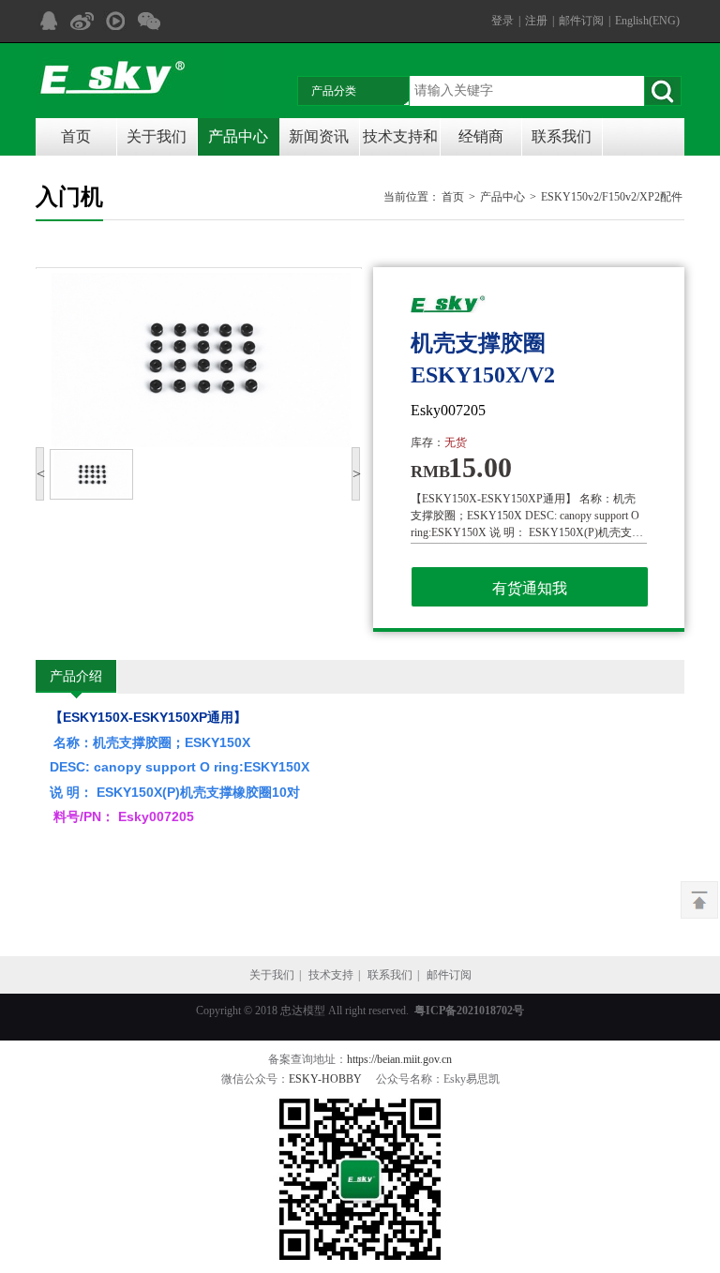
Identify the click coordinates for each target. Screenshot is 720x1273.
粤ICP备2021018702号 (469, 1010)
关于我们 (157, 136)
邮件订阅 (581, 20)
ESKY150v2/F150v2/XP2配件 (611, 196)
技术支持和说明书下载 (400, 142)
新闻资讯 (319, 136)
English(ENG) (647, 20)
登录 (502, 20)
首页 (76, 136)
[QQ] (48, 21)
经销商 (480, 136)
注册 (536, 20)
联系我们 (562, 136)
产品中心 (238, 136)
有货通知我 (529, 588)
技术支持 (330, 974)
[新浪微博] (81, 21)
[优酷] (115, 21)
